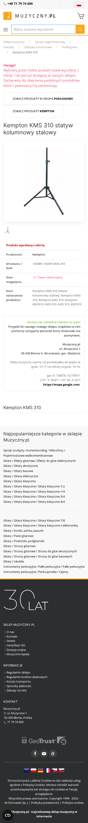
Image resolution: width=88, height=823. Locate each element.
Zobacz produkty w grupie (43, 99)
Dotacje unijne (16, 650)
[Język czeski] (54, 770)
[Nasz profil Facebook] (35, 753)
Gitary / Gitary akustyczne (20, 466)
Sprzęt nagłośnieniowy (50, 42)
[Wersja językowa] (79, 4)
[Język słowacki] (61, 770)
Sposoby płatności (19, 686)
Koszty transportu (19, 681)
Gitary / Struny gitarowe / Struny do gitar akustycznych (40, 551)
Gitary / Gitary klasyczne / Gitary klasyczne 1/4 (34, 491)
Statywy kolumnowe (38, 47)
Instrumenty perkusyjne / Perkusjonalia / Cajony (35, 572)
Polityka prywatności (45, 803)
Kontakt (12, 636)
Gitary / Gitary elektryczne (20, 476)
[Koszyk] (81, 15)
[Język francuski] (47, 770)
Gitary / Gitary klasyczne (19, 481)
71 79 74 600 (15, 722)
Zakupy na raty (17, 690)
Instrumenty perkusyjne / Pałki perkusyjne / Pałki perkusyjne (44, 566)
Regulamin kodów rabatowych (27, 677)
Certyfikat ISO (16, 645)
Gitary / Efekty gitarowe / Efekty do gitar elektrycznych (39, 461)
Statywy (8, 47)
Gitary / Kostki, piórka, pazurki (23, 531)
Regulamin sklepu (18, 672)
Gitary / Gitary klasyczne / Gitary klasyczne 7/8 (34, 520)
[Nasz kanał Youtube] (44, 753)
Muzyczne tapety (18, 654)
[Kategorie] (5, 29)
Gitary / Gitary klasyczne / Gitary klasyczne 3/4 (34, 496)
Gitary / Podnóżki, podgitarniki (23, 541)
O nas (10, 632)
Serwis (11, 641)
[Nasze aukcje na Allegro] (53, 753)
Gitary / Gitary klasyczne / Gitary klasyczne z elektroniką (40, 525)
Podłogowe (69, 47)
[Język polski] (33, 770)
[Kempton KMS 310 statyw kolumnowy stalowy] (44, 180)
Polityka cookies (73, 803)
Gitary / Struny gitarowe (19, 546)
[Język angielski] (26, 770)
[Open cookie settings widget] (7, 815)
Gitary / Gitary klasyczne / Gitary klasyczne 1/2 (34, 486)
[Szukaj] (80, 29)
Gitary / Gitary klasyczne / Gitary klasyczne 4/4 (34, 502)
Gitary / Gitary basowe (18, 471)
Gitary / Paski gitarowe (18, 536)
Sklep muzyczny (14, 42)
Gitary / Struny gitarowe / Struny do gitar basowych (37, 556)
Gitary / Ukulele (13, 561)
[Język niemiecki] (40, 770)
